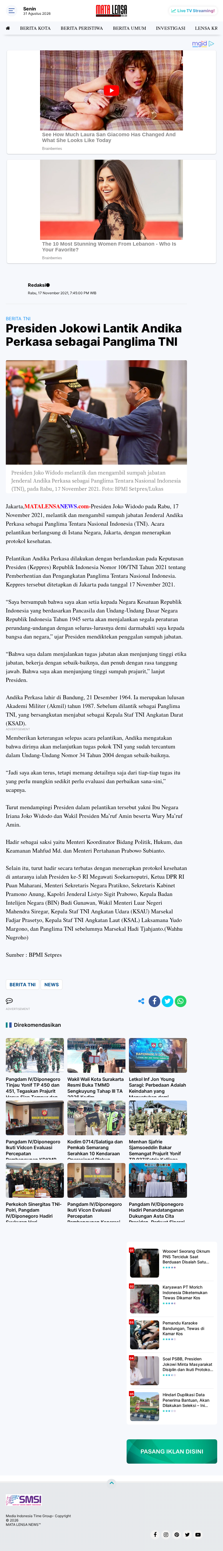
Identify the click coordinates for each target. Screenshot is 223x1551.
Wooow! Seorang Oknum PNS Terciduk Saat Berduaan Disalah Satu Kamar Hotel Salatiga (186, 1257)
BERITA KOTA (35, 28)
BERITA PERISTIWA (82, 28)
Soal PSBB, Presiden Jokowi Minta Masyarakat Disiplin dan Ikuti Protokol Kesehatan (187, 1364)
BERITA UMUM (129, 28)
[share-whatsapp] (180, 1001)
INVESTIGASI (170, 28)
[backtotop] (111, 1484)
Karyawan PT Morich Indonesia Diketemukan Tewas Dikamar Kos (185, 1292)
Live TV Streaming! (196, 10)
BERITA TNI (18, 318)
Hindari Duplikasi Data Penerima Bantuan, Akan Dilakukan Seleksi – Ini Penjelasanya (186, 1400)
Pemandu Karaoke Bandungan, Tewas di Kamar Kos (183, 1328)
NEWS (51, 984)
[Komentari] (9, 1001)
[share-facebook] (154, 1001)
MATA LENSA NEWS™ (23, 1524)
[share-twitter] (167, 1001)
